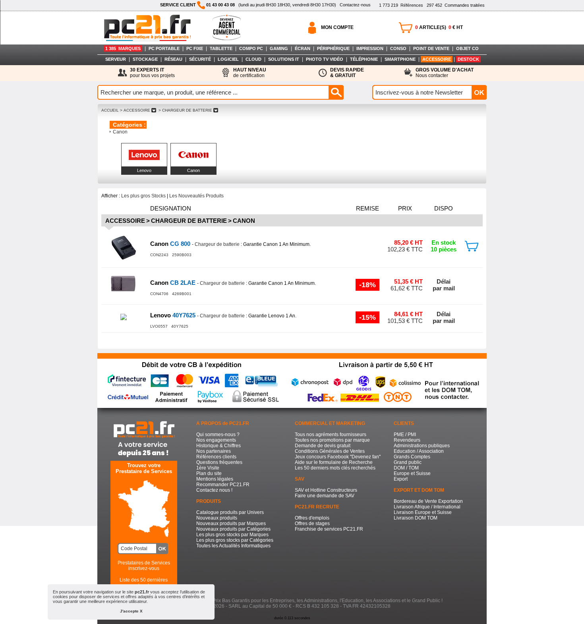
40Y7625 (173, 315)
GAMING (279, 48)
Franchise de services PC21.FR (329, 529)
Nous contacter (445, 72)
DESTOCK (468, 59)
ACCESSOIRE (436, 59)
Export (401, 479)
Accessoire (125, 220)
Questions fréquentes (219, 462)
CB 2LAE (173, 282)
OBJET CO (467, 48)
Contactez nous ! (214, 490)
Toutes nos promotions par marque (332, 440)
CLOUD (253, 59)
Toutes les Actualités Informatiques (233, 546)
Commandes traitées (456, 5)
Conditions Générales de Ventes (330, 451)
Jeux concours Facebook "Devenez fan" (338, 457)
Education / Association (419, 451)
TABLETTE (221, 48)
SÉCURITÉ (200, 59)
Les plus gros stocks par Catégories (234, 540)
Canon (120, 132)
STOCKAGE (145, 59)
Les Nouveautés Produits (196, 196)
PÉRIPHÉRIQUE (333, 48)
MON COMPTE (337, 27)
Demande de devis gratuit (322, 445)
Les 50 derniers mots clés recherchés (335, 468)
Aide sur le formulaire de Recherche (334, 462)
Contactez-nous (355, 4)
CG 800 (171, 243)
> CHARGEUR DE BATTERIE (185, 110)
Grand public (408, 462)
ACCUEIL (110, 110)
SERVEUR (115, 59)
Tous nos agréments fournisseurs (330, 434)
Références (401, 5)
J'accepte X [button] (131, 611)
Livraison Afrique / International (427, 507)
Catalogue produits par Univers (230, 512)
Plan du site (209, 473)
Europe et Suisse (412, 473)
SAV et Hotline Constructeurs (326, 490)
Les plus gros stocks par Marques (232, 534)
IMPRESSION (369, 48)
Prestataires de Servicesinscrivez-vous (144, 565)
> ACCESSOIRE (135, 110)
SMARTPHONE (400, 59)
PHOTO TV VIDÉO (324, 59)
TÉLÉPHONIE (364, 59)
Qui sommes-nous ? (218, 434)
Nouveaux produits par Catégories (233, 529)
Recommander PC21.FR (222, 484)
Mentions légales (214, 479)
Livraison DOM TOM (415, 518)
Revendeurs (407, 440)
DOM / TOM (406, 468)
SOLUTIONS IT (283, 59)
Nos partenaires (213, 451)
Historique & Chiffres (218, 445)
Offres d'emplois (312, 518)
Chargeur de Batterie (189, 220)
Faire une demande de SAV (324, 495)
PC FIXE (194, 48)
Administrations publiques (422, 445)
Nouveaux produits (216, 518)
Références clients (216, 457)
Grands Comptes (412, 457)
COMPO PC (251, 48)
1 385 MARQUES (123, 48)
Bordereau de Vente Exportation (428, 501)
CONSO (398, 48)
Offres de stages (312, 523)
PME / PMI (405, 434)
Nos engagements (216, 440)
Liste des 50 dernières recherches (144, 582)
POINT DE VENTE (431, 48)
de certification (249, 72)
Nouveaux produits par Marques (231, 523)
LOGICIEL (228, 59)
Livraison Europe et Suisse (423, 512)
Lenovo (144, 170)
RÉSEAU (173, 59)
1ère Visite (207, 468)
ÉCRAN (302, 48)
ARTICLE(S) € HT (439, 27)
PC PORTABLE (164, 48)
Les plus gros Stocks (143, 196)
